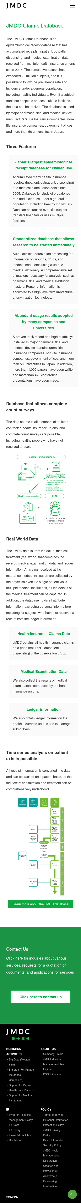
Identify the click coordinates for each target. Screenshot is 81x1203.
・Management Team (53, 1064)
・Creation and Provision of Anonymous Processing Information (49, 1176)
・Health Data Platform (20, 1090)
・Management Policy (19, 1120)
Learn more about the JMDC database (40, 904)
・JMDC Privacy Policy (50, 1132)
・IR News (12, 1125)
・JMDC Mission (50, 1059)
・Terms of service (51, 1115)
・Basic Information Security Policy (52, 1142)
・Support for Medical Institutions (19, 1097)
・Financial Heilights (18, 1135)
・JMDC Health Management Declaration (49, 1155)
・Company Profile (51, 1054)
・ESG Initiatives (50, 1074)
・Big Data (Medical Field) (18, 1061)
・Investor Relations (18, 1115)
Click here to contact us (41, 996)
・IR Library (13, 1130)
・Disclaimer (14, 1140)
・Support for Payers (19, 1085)
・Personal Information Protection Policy (54, 1122)
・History (46, 1069)
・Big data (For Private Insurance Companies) (20, 1075)
